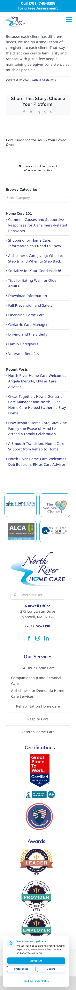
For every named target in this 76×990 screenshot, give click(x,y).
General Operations (44, 79)
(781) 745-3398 (37, 626)
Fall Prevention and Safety (30, 305)
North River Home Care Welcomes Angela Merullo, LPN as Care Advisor (37, 381)
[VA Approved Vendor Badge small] (40, 802)
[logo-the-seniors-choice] (55, 501)
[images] (55, 528)
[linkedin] (46, 638)
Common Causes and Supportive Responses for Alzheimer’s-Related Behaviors (37, 225)
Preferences (21, 968)
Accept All (36, 960)
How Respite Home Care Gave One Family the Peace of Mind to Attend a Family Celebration (37, 428)
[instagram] (37, 638)
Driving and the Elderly (27, 334)
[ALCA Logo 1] (21, 524)
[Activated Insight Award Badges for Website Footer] (36, 914)
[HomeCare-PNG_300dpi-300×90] (20, 501)
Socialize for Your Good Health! (34, 270)
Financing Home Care (26, 314)
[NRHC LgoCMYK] (15, 16)
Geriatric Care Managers (28, 324)
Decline (51, 968)
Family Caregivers (23, 344)
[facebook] (29, 638)
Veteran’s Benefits (23, 353)
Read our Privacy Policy (36, 981)
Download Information (27, 295)
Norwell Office (37, 605)
